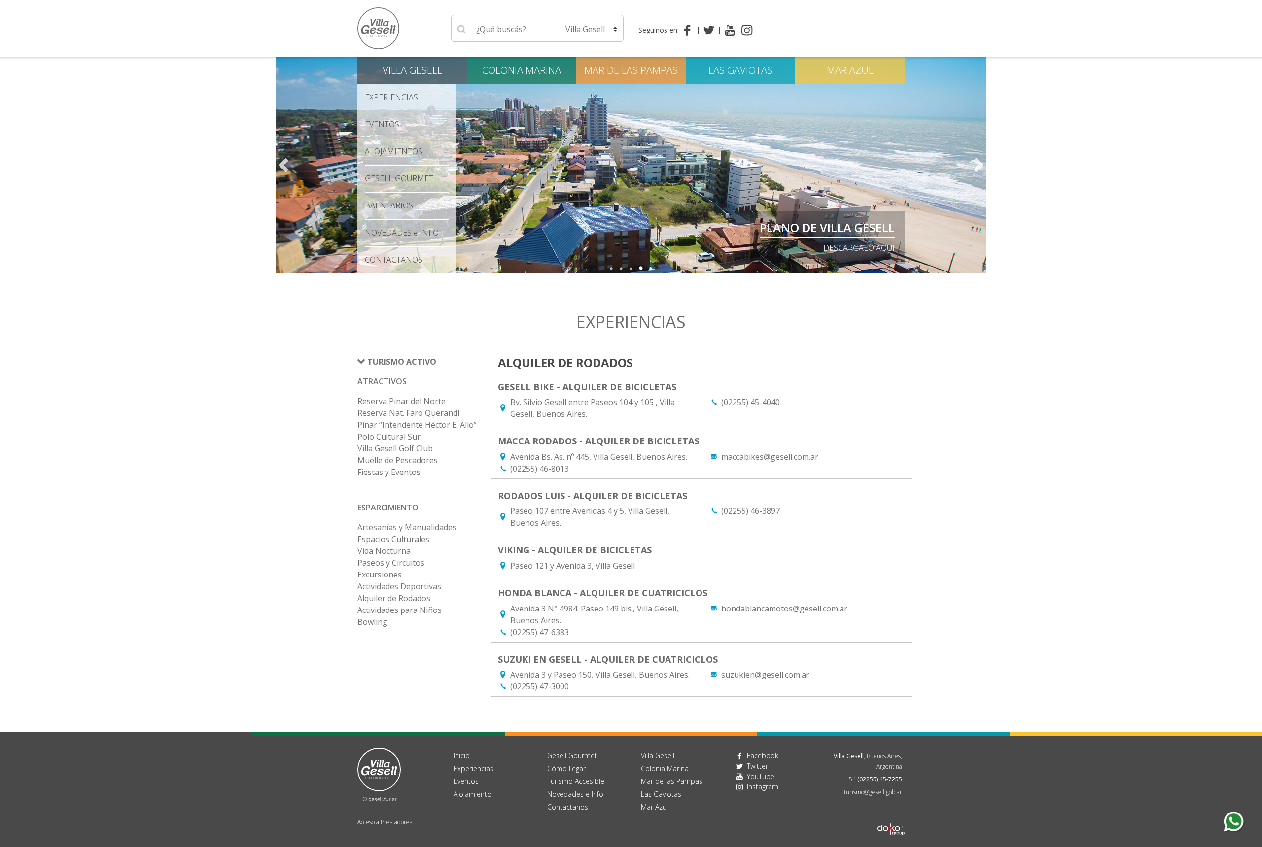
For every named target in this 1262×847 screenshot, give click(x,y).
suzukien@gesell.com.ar (765, 674)
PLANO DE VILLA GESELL (827, 227)
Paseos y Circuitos (390, 562)
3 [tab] (631, 268)
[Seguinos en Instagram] (747, 30)
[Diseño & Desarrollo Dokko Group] (891, 816)
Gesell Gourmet (399, 178)
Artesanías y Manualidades (406, 527)
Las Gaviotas (740, 70)
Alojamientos (393, 151)
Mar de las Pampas (631, 70)
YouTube (760, 776)
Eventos (382, 124)
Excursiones (379, 574)
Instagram (762, 786)
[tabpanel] (631, 165)
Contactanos (567, 807)
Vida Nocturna (384, 550)
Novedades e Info (575, 794)
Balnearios (389, 205)
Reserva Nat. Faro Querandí (408, 412)
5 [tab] (651, 268)
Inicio (462, 755)
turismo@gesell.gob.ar (873, 792)
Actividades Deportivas (399, 586)
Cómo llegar (566, 768)
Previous (283, 165)
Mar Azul (850, 70)
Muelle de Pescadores (397, 460)
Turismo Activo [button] (401, 361)
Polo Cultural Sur (389, 436)
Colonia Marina (521, 70)
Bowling (372, 621)
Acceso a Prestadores (384, 822)
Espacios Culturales (393, 539)
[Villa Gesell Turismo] (379, 774)
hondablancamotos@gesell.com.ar (784, 608)
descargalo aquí (859, 247)
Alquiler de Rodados (393, 598)
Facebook (762, 755)
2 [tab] (621, 268)
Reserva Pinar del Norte (401, 401)
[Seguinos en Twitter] (710, 30)
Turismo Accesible (575, 781)
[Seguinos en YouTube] (729, 30)
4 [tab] (641, 268)
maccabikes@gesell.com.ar (769, 456)
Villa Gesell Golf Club (395, 448)
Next (978, 165)
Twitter (757, 766)
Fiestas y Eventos (389, 472)
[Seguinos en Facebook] (689, 30)
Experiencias (473, 768)
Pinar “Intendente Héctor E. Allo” (417, 424)
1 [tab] (611, 268)
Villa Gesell (412, 70)
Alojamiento (472, 794)
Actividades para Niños (399, 610)
